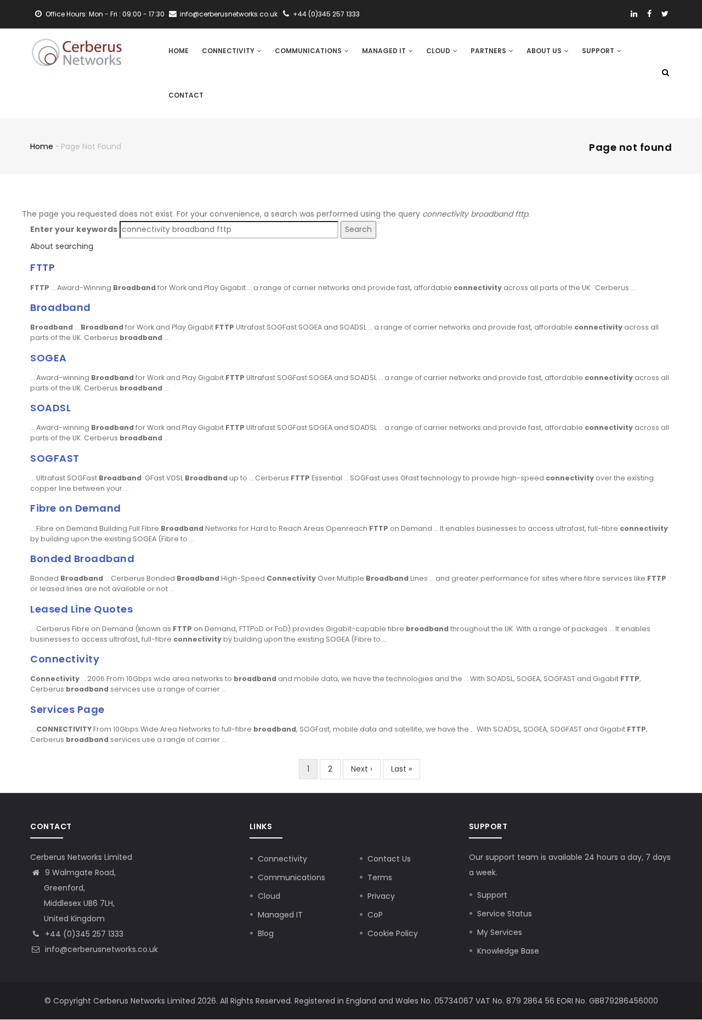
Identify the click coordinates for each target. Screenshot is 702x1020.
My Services (499, 932)
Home (178, 50)
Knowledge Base (508, 950)
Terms (379, 877)
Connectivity (229, 50)
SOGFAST (55, 458)
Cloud (439, 50)
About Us (544, 50)
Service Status (504, 913)
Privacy (381, 896)
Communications (309, 50)
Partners (489, 50)
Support (599, 50)
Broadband (60, 307)
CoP (375, 914)
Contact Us (389, 858)
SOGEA (48, 358)
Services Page (67, 709)
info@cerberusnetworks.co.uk (100, 949)
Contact (185, 95)
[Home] (76, 50)
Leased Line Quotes (81, 609)
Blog (266, 933)
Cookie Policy (392, 933)
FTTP (42, 267)
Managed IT (384, 50)
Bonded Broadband (82, 558)
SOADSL (50, 408)
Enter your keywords (73, 229)
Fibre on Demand (75, 508)
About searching (61, 246)
